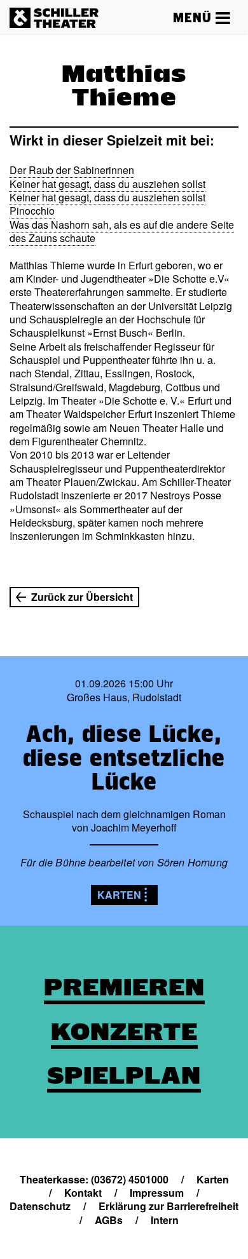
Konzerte (124, 1031)
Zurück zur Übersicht (82, 596)
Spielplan (124, 1075)
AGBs (109, 1220)
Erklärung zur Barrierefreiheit (168, 1206)
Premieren (124, 987)
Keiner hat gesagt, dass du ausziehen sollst (107, 184)
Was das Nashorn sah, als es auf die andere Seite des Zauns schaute (122, 231)
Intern (165, 1220)
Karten (119, 894)
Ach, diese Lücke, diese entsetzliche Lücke (124, 757)
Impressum (157, 1192)
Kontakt (83, 1192)
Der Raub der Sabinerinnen (72, 170)
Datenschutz (40, 1206)
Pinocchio (32, 210)
